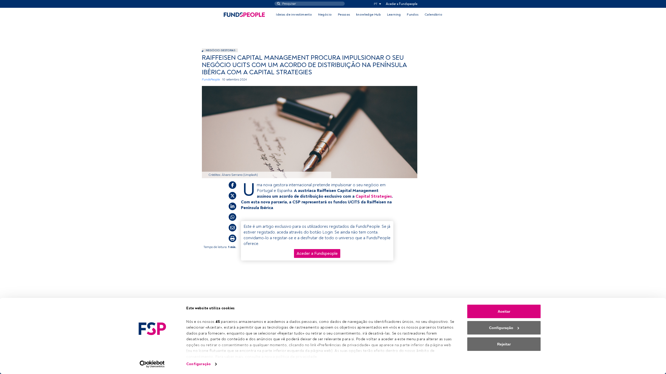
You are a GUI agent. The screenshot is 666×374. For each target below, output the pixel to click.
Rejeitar (504, 344)
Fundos (412, 14)
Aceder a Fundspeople (401, 4)
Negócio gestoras (220, 50)
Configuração (198, 364)
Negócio (325, 14)
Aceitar (504, 311)
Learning (394, 14)
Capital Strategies (374, 196)
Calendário (433, 14)
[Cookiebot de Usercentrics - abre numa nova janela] (152, 364)
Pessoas (344, 14)
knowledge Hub (368, 14)
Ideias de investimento (294, 14)
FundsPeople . (211, 80)
